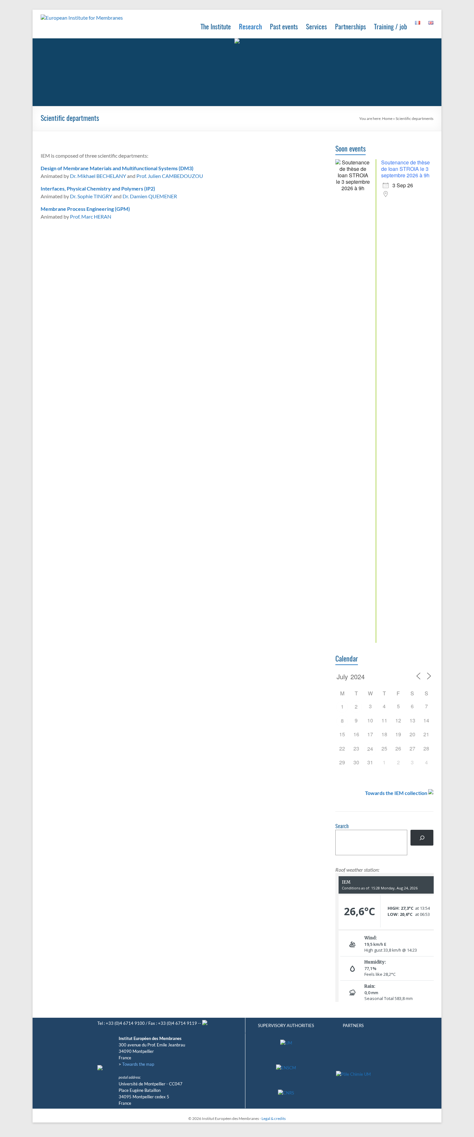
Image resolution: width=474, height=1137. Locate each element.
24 (370, 748)
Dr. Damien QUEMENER (150, 196)
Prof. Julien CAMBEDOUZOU (169, 176)
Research (250, 27)
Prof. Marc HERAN (90, 216)
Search (342, 826)
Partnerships (350, 27)
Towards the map (138, 1064)
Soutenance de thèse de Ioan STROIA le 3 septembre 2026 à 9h (405, 169)
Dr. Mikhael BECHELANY (98, 176)
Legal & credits (274, 1118)
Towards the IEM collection (396, 793)
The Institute (216, 27)
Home (387, 118)
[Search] (421, 838)
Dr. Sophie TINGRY (91, 196)
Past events (284, 27)
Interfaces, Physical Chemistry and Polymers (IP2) (98, 188)
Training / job (390, 27)
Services (316, 27)
